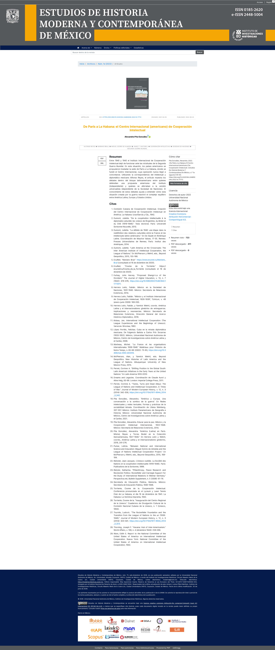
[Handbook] (177, 621)
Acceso (260, 2)
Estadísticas (139, 48)
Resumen (176, 227)
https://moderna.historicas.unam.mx (90, 582)
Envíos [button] (107, 48)
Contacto (98, 648)
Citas (175, 230)
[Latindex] (112, 629)
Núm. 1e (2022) (105, 64)
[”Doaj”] (145, 621)
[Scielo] (160, 629)
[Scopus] (96, 637)
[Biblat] (96, 621)
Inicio (82, 64)
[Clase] (112, 621)
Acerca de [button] (86, 48)
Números (98, 48)
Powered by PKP (163, 648)
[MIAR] (129, 629)
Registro (269, 2)
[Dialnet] (128, 621)
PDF (102, 158)
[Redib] (145, 629)
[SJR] (177, 629)
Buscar (199, 52)
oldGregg (176, 648)
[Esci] (160, 621)
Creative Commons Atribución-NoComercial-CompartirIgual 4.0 (180, 217)
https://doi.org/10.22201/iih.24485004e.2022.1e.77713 (121, 117)
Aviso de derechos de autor (110, 608)
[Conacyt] (112, 637)
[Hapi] (96, 629)
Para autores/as (127, 648)
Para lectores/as (111, 648)
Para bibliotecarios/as (145, 648)
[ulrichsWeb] (129, 637)
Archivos (91, 64)
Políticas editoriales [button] (122, 48)
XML (102, 163)
